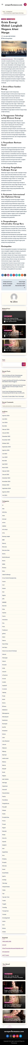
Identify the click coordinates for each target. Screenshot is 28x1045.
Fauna (3, 616)
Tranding (4, 907)
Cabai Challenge (6, 574)
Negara (4, 775)
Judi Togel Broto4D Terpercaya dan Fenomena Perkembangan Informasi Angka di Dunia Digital (14, 349)
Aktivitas (4, 512)
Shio (3, 855)
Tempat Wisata (6, 886)
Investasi (4, 689)
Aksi (3, 508)
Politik (3, 813)
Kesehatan (5, 720)
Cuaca (3, 581)
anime (3, 522)
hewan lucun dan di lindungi (9, 650)
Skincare (4, 866)
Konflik (4, 727)
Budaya (4, 567)
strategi (4, 879)
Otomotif (4, 789)
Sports (4, 876)
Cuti (3, 585)
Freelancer (5, 630)
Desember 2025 (6, 436)
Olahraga (4, 782)
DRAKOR (4, 602)
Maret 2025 (5, 467)
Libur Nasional (5, 741)
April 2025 (4, 464)
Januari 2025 (5, 474)
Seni (3, 848)
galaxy (4, 633)
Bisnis (3, 560)
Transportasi (5, 911)
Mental (4, 765)
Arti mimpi (4, 529)
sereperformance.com (13, 5)
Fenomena (5, 619)
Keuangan (4, 723)
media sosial (5, 758)
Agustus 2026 (5, 415)
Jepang (4, 692)
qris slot (4, 945)
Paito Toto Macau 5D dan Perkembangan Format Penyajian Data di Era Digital (13, 320)
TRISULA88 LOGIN (6, 941)
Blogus (21, 1041)
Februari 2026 (5, 429)
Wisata (4, 928)
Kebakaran (4, 709)
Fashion (4, 612)
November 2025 (6, 439)
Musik (3, 772)
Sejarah (4, 841)
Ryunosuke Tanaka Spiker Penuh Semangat (13, 396)
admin (6, 36)
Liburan (4, 744)
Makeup (4, 751)
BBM (3, 540)
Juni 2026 (4, 422)
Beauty (4, 543)
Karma (3, 703)
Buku (3, 571)
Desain (4, 588)
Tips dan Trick (5, 897)
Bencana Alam (6, 550)
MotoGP (4, 768)
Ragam (4, 827)
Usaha (3, 921)
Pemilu (4, 796)
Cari (3, 360)
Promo (3, 820)
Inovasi (4, 678)
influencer (5, 675)
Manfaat (4, 755)
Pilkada (4, 810)
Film (3, 623)
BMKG (3, 564)
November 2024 (6, 481)
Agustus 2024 (5, 491)
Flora (3, 626)
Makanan (4, 748)
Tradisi (4, 900)
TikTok (3, 890)
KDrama (4, 706)
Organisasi (5, 786)
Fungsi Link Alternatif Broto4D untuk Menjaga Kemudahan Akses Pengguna (13, 334)
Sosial (3, 869)
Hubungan (5, 657)
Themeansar (14, 1043)
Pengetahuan (5, 803)
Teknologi (4, 883)
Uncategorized (11, 19)
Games (4, 640)
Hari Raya (4, 647)
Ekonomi (4, 19)
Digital (4, 595)
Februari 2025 (5, 471)
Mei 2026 (4, 426)
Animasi (4, 519)
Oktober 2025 (5, 443)
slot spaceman (5, 951)
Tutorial (4, 914)
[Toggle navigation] (2, 4)
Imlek (3, 668)
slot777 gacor (5, 955)
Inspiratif (4, 685)
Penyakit (4, 807)
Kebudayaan (5, 716)
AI (2, 505)
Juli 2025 (4, 453)
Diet (3, 592)
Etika (3, 609)
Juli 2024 (4, 495)
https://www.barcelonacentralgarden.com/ (13, 948)
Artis (3, 533)
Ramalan (4, 831)
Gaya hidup (5, 644)
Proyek (4, 824)
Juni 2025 (4, 457)
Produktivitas (5, 817)
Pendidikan (5, 800)
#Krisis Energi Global (7, 38)
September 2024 (6, 488)
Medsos (4, 761)
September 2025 (6, 446)
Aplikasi (4, 526)
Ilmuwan (4, 664)
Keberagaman (5, 713)
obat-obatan (5, 779)
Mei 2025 (4, 460)
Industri (4, 671)
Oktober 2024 (5, 485)
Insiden (4, 682)
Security (4, 838)
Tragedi (4, 904)
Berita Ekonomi (6, 557)
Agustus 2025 (5, 450)
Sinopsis (4, 862)
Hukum (4, 661)
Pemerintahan (5, 793)
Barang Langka (6, 536)
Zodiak (4, 931)
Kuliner (4, 734)
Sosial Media (5, 872)
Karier (3, 699)
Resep (3, 834)
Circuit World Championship (9, 578)
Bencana (4, 546)
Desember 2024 (6, 478)
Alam (3, 515)
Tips (3, 893)
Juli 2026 (4, 419)
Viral (3, 924)
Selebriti (4, 845)
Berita (3, 553)
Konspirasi (4, 730)
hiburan (4, 654)
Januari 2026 (5, 433)
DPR (3, 598)
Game (3, 637)
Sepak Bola (5, 852)
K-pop (3, 696)
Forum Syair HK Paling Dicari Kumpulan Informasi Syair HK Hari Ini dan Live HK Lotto (13, 392)
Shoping (4, 859)
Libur (3, 737)
